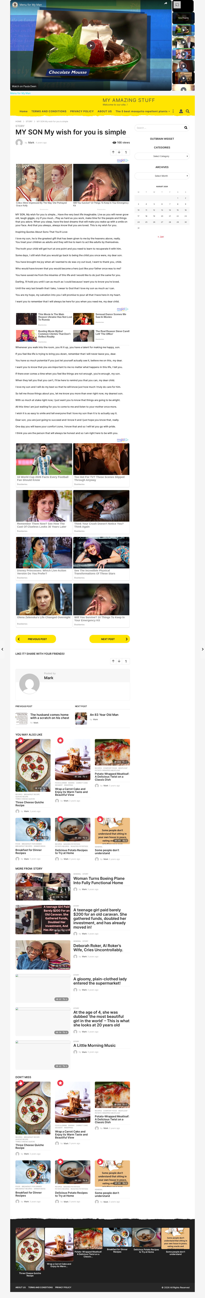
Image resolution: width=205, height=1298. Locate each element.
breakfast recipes (23, 846)
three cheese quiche (25, 799)
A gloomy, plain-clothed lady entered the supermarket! (100, 981)
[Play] (184, 30)
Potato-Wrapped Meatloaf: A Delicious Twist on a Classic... (88, 1254)
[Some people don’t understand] (112, 831)
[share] (165, 3)
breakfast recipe (32, 794)
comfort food (110, 768)
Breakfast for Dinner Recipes (28, 851)
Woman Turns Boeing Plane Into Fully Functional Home (99, 880)
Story (20, 126)
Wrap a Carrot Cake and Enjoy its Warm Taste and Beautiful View (71, 792)
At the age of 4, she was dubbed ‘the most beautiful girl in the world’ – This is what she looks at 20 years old (101, 1018)
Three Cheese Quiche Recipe (29, 804)
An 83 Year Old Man (104, 715)
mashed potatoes (71, 844)
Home (24, 111)
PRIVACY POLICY (82, 111)
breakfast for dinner (32, 844)
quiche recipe (21, 797)
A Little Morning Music (94, 1045)
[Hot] (21, 740)
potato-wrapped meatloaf (107, 770)
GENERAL (98, 847)
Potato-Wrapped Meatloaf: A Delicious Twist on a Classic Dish (112, 776)
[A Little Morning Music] (42, 1055)
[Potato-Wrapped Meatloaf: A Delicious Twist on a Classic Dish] (112, 752)
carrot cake (82, 783)
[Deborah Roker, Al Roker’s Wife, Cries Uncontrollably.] (42, 955)
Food (17, 844)
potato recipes (62, 846)
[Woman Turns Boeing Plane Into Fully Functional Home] (42, 886)
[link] (15, 5)
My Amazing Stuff (129, 100)
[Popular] (60, 740)
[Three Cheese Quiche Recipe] (33, 765)
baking (71, 783)
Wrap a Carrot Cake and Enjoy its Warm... (59, 1265)
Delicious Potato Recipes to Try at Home (71, 852)
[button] (173, 111)
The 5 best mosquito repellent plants (142, 111)
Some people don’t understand (107, 852)
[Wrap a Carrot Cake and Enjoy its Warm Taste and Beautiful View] (72, 759)
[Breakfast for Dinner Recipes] (33, 829)
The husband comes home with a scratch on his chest (49, 716)
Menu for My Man (31, 4)
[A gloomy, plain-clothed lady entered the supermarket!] (42, 988)
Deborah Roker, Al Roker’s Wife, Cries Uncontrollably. (98, 947)
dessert (59, 785)
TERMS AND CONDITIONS (48, 111)
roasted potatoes (79, 846)
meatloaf (122, 768)
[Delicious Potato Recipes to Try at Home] (72, 829)
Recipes (18, 794)
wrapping (68, 785)
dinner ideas (39, 846)
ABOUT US (105, 111)
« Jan (161, 236)
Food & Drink (61, 783)
